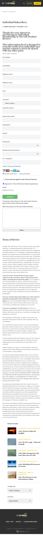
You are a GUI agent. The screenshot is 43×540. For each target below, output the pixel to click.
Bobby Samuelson (10, 27)
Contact (18, 522)
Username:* (6, 125)
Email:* (4, 133)
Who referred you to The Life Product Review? (17, 206)
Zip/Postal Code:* (8, 116)
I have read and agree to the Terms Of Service (20, 179)
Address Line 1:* (7, 74)
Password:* (6, 142)
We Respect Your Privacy (8, 190)
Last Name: (6, 66)
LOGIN (30, 3)
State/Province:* (8, 108)
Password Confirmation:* (11, 150)
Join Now (37, 3)
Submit (22, 230)
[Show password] (37, 145)
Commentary (22, 428)
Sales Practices (32, 450)
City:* (4, 91)
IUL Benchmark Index (30, 522)
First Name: (6, 57)
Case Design (22, 450)
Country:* (5, 99)
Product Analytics (24, 439)
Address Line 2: (7, 83)
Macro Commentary (34, 428)
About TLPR (9, 522)
